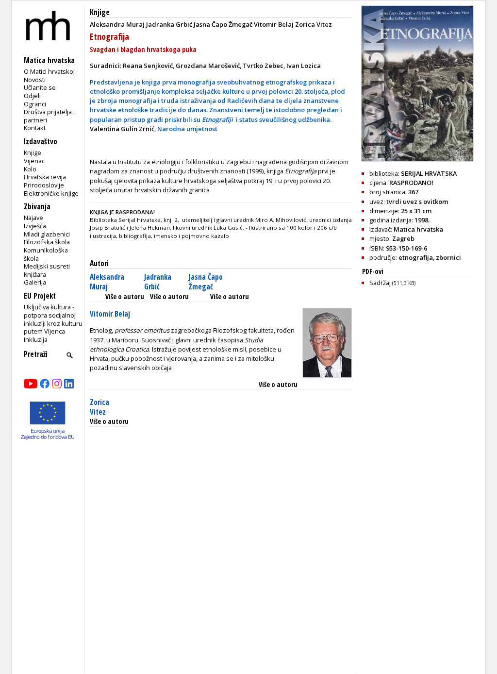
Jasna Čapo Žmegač (206, 282)
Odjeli (32, 95)
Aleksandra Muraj (107, 282)
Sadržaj (392, 282)
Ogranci (35, 104)
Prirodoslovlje (44, 185)
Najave (33, 217)
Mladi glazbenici (47, 234)
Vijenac (34, 160)
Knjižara (35, 274)
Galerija (35, 282)
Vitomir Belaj (110, 314)
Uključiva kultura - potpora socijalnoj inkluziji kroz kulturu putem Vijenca (53, 319)
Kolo (30, 169)
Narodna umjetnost (187, 128)
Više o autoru (124, 296)
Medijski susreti (47, 266)
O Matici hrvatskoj (49, 71)
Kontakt (35, 127)
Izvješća (35, 225)
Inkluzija (36, 339)
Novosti (35, 79)
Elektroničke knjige (51, 193)
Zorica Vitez (99, 407)
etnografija (415, 257)
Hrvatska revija (45, 176)
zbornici (448, 257)
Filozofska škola (47, 241)
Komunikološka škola (46, 254)
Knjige (32, 152)
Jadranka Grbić (157, 282)
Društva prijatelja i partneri (49, 115)
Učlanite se (40, 87)
